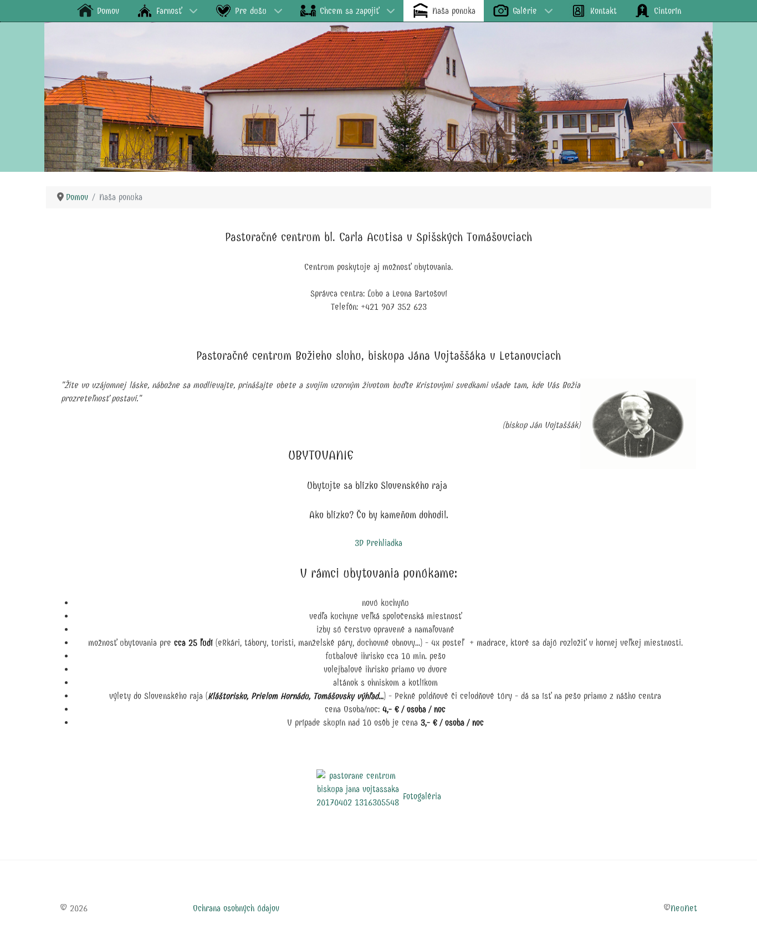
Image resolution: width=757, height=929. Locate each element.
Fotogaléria (422, 796)
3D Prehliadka (378, 543)
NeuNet (684, 908)
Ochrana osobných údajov (236, 908)
